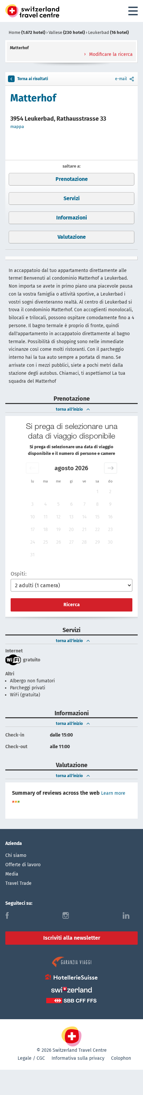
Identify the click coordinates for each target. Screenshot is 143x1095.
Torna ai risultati (32, 78)
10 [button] (32, 517)
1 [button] (97, 491)
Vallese (67, 32)
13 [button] (71, 517)
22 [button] (97, 529)
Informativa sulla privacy (78, 1058)
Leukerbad (108, 32)
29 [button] (97, 542)
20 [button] (71, 529)
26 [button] (58, 542)
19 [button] (58, 529)
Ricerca (72, 605)
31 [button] (32, 555)
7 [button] (84, 504)
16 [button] (110, 517)
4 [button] (45, 504)
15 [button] (97, 517)
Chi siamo (15, 855)
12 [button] (58, 517)
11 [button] (46, 517)
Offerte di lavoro (23, 865)
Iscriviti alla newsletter (71, 938)
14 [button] (84, 517)
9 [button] (110, 504)
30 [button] (110, 542)
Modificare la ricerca (110, 54)
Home (27, 32)
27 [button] (71, 542)
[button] (32, 468)
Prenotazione (72, 179)
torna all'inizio (69, 409)
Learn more (113, 793)
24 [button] (32, 542)
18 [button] (45, 529)
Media (11, 874)
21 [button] (84, 529)
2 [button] (110, 491)
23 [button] (110, 529)
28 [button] (84, 542)
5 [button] (58, 504)
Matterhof (33, 98)
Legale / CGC (31, 1058)
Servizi (72, 198)
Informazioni (71, 217)
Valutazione (72, 237)
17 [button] (33, 529)
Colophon (121, 1058)
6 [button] (71, 504)
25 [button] (45, 542)
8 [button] (97, 504)
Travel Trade (18, 883)
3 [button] (32, 504)
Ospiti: (19, 574)
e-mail (121, 78)
